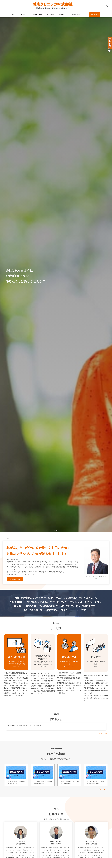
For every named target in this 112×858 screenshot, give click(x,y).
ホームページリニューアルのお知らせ (29, 725)
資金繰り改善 (42, 655)
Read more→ (103, 733)
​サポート (43, 658)
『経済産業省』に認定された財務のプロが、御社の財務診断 (16, 663)
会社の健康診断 (16, 656)
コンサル (72, 656)
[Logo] (52, 6)
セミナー (96, 656)
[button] (106, 6)
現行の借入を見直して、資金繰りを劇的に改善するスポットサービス (43, 664)
